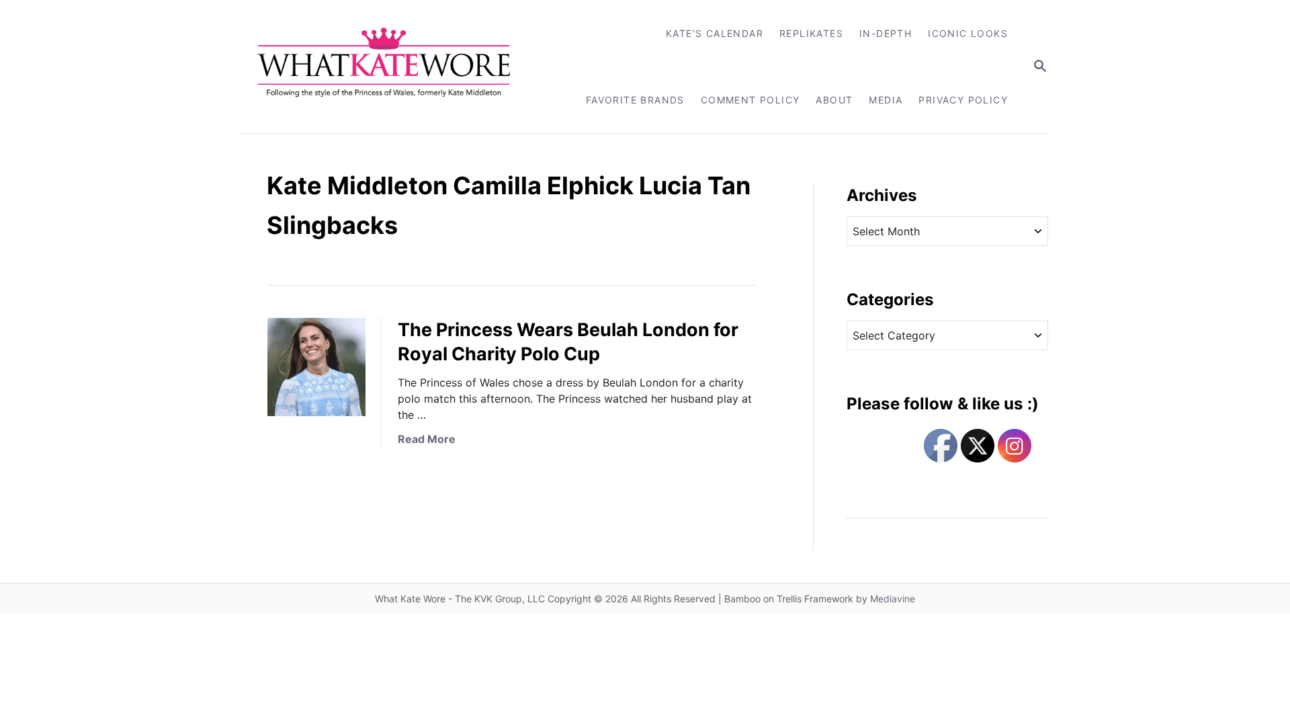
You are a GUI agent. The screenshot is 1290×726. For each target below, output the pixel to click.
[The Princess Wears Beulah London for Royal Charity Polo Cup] (316, 367)
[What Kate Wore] (393, 66)
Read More (427, 439)
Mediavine (892, 598)
